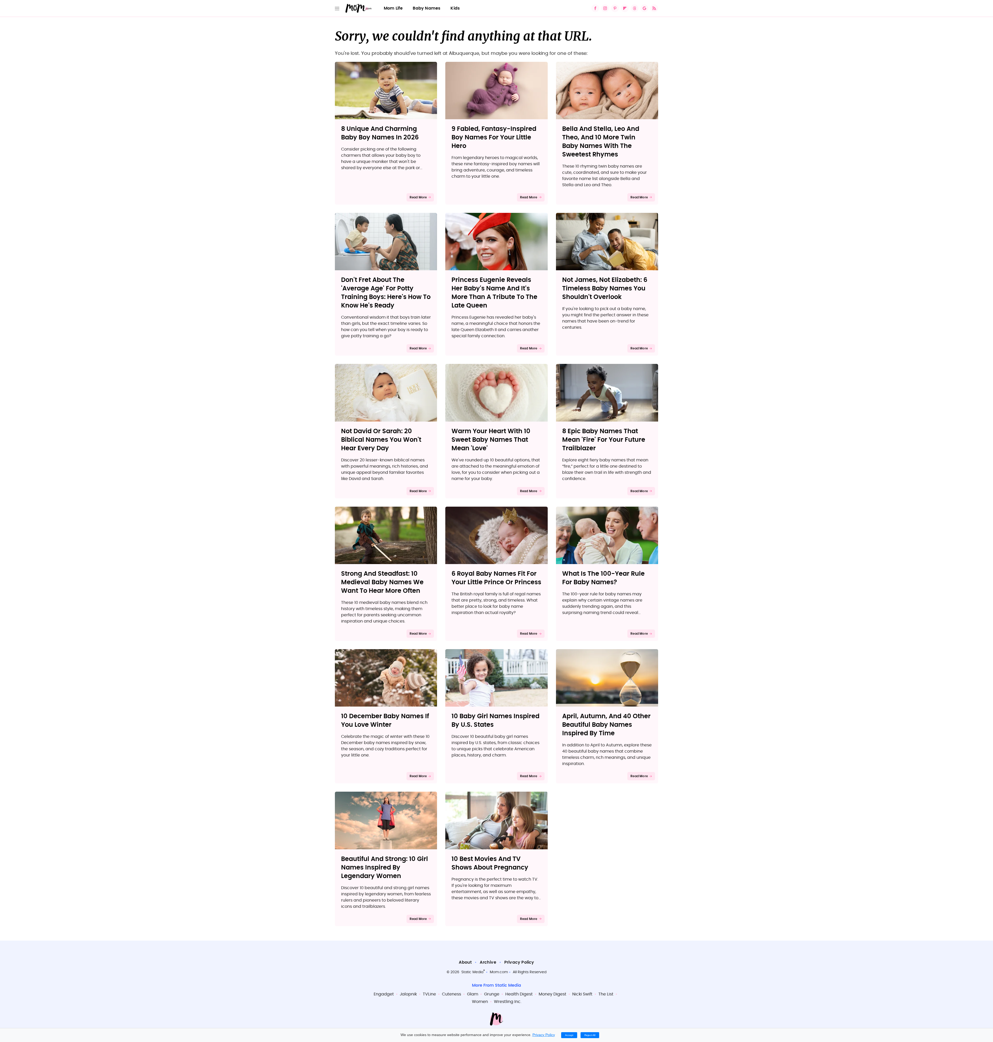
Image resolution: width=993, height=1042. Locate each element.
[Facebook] (595, 8)
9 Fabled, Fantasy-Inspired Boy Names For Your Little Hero (494, 137)
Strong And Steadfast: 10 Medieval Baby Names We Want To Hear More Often (382, 582)
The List (605, 994)
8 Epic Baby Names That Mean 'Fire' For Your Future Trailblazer (603, 440)
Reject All (589, 1035)
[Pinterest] (615, 8)
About (465, 962)
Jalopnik (408, 994)
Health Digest (519, 994)
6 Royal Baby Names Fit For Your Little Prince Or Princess (496, 578)
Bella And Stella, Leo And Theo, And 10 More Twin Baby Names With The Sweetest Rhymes (600, 142)
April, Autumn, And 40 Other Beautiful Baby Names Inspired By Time (606, 725)
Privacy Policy (519, 962)
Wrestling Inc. (507, 1002)
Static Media (472, 972)
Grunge (491, 994)
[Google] (644, 8)
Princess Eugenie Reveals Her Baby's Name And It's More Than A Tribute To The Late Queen (494, 293)
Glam (472, 994)
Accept (569, 1035)
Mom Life (393, 8)
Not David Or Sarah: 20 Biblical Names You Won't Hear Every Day (381, 440)
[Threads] (634, 8)
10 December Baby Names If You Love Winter (385, 720)
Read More (418, 197)
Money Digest (552, 994)
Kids (455, 8)
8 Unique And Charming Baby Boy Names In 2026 (380, 133)
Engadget (384, 994)
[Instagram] (605, 8)
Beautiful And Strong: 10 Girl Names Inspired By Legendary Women (384, 867)
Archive (488, 962)
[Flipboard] (625, 8)
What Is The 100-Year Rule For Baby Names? (603, 578)
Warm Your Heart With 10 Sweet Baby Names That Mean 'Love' (491, 440)
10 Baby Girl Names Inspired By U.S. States (495, 720)
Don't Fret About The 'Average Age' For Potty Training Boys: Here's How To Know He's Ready (386, 293)
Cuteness (451, 994)
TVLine (429, 994)
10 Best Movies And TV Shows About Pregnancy (490, 863)
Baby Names (426, 8)
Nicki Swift (582, 994)
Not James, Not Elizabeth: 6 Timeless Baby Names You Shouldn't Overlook (604, 288)
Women (480, 1002)
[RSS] (654, 8)
